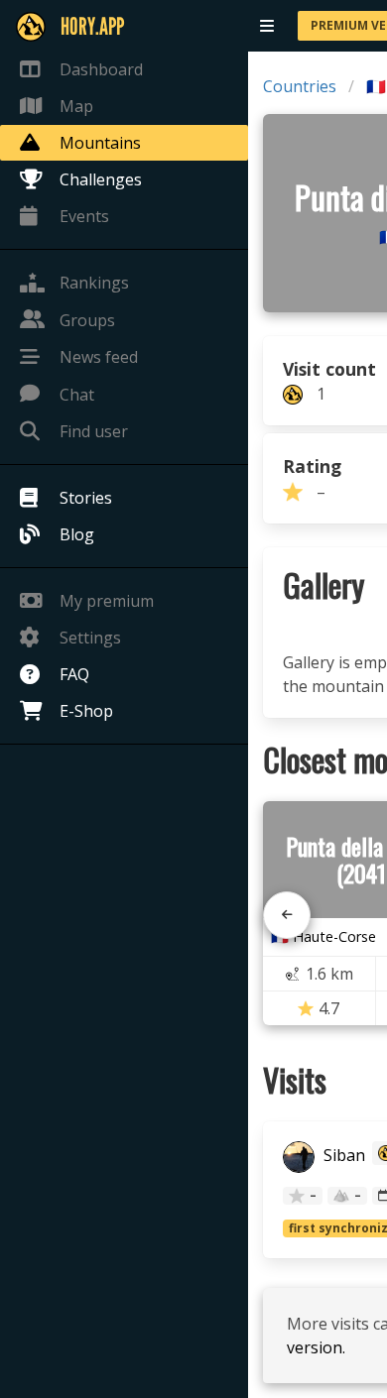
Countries (299, 86)
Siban (342, 1155)
